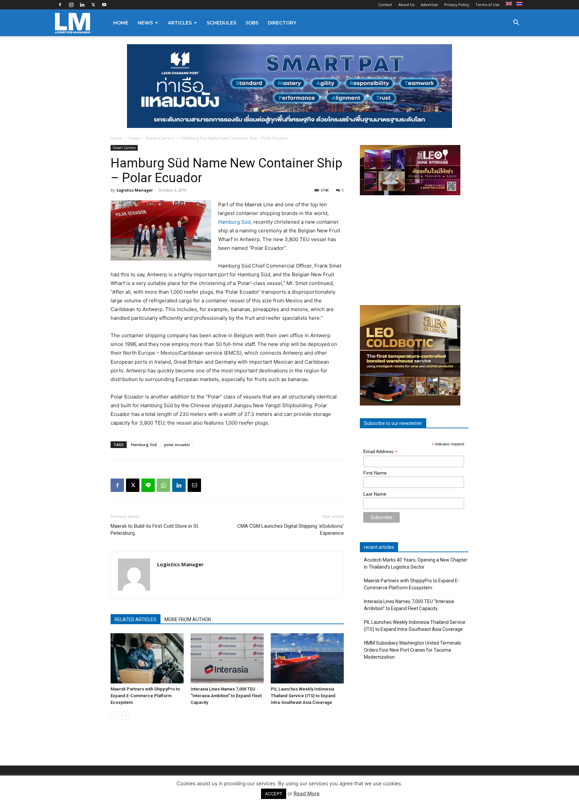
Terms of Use (487, 4)
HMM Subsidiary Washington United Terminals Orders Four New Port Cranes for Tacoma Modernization (412, 650)
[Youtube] (104, 4)
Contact (385, 4)
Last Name (374, 494)
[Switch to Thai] (520, 4)
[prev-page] (115, 716)
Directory (282, 23)
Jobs (252, 23)
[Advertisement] (414, 250)
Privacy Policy (456, 4)
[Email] (194, 485)
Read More (307, 793)
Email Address (380, 451)
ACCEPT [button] (273, 793)
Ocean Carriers (159, 138)
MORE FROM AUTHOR (188, 619)
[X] (93, 4)
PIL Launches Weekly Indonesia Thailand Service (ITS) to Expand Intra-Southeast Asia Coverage (303, 695)
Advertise (429, 4)
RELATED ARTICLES (135, 619)
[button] (516, 23)
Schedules (221, 23)
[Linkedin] (82, 4)
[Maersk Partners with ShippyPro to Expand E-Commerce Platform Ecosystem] (147, 658)
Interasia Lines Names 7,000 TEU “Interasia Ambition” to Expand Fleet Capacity (226, 695)
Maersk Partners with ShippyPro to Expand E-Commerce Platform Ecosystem (145, 695)
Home (120, 23)
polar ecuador (177, 444)
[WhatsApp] (163, 485)
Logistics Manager (135, 190)
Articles (180, 23)
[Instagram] (71, 4)
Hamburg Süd (234, 222)
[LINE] (148, 485)
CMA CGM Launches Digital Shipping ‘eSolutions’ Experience (290, 529)
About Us (406, 4)
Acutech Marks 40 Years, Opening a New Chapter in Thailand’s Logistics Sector (415, 563)
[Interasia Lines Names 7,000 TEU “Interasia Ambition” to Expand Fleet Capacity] (227, 658)
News (145, 23)
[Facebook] (60, 4)
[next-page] (125, 716)
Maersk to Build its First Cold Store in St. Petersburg (155, 529)
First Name (375, 473)
